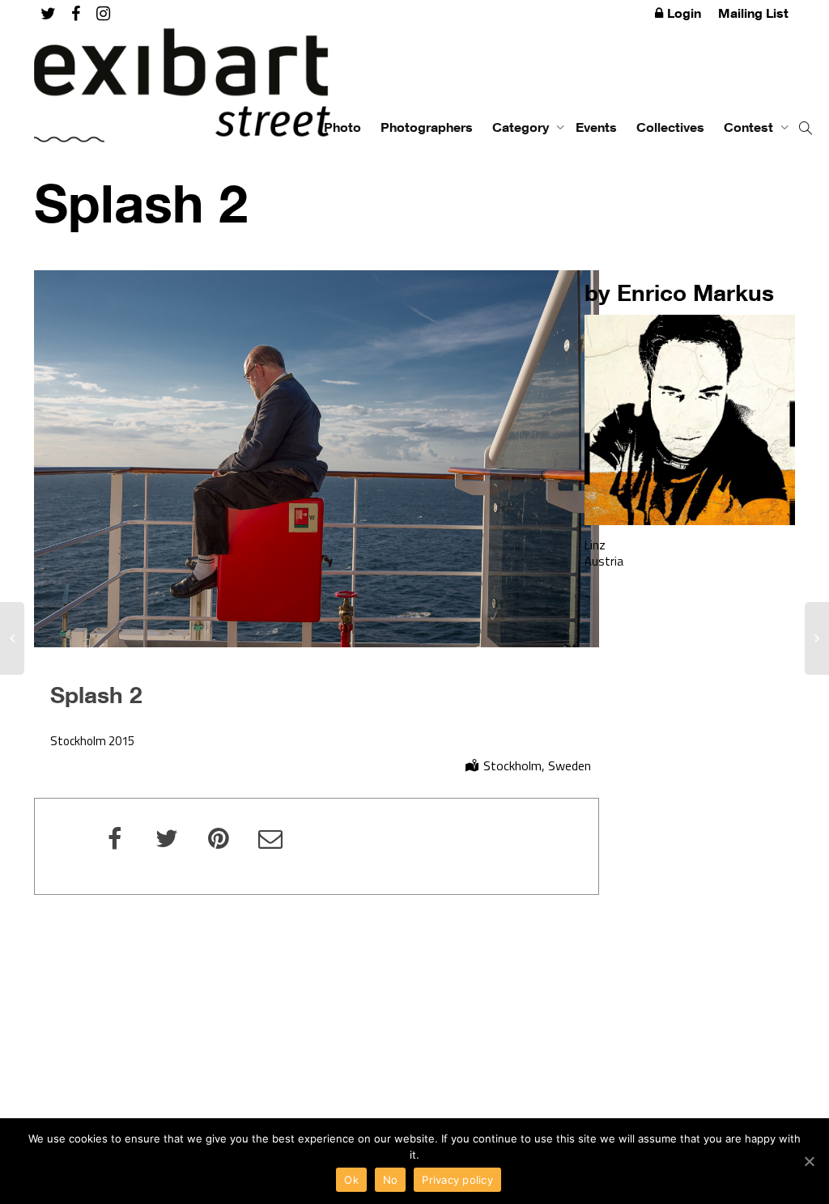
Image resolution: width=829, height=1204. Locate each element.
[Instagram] (103, 13)
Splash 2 (96, 694)
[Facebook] (75, 13)
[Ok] (809, 1161)
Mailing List (753, 13)
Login (684, 13)
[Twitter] (48, 13)
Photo (342, 127)
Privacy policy (457, 1179)
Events (596, 127)
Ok (351, 1179)
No (390, 1179)
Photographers (426, 127)
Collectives (670, 127)
